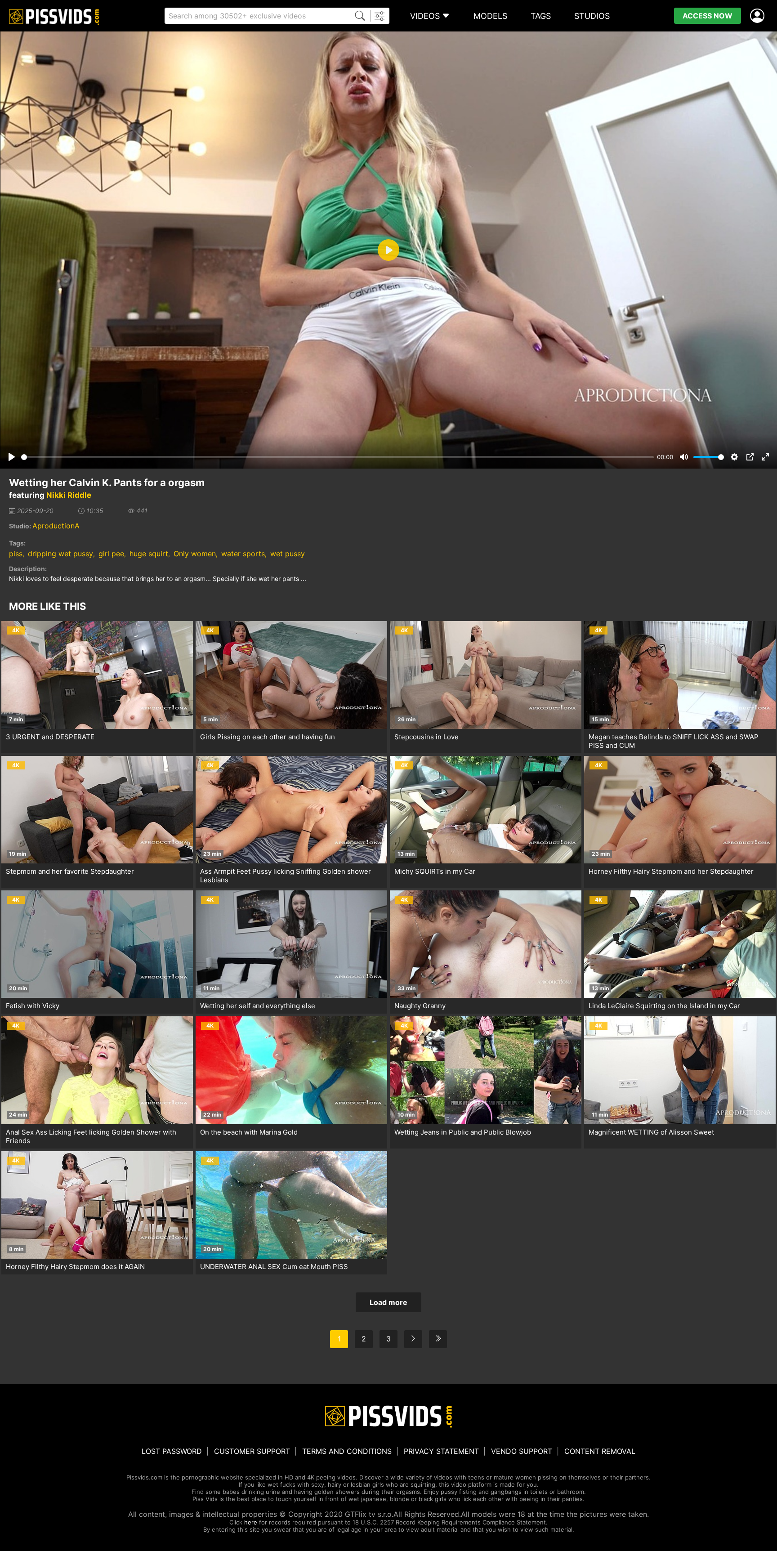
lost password (172, 1451)
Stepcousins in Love (426, 737)
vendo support (521, 1451)
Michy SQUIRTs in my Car (434, 871)
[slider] (337, 457)
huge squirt (149, 553)
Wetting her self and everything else (257, 1005)
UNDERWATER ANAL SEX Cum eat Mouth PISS (274, 1266)
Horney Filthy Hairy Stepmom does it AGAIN (75, 1266)
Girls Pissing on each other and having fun (267, 737)
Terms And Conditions (347, 1451)
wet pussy (287, 553)
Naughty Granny (420, 1005)
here (250, 1522)
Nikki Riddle (68, 495)
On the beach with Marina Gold (249, 1132)
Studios (592, 16)
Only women (195, 553)
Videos (425, 16)
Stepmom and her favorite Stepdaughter (70, 871)
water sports (243, 553)
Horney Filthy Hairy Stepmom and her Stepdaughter (671, 871)
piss (15, 553)
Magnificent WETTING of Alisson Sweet (651, 1132)
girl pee (111, 553)
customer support (252, 1451)
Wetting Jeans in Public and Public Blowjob (462, 1132)
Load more (388, 1302)
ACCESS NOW (707, 15)
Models (490, 16)
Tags (541, 16)
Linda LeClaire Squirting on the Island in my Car (664, 1005)
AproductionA (56, 525)
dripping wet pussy (60, 553)
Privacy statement (441, 1451)
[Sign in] (759, 16)
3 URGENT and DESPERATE (50, 737)
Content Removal (599, 1451)
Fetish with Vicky (32, 1005)
